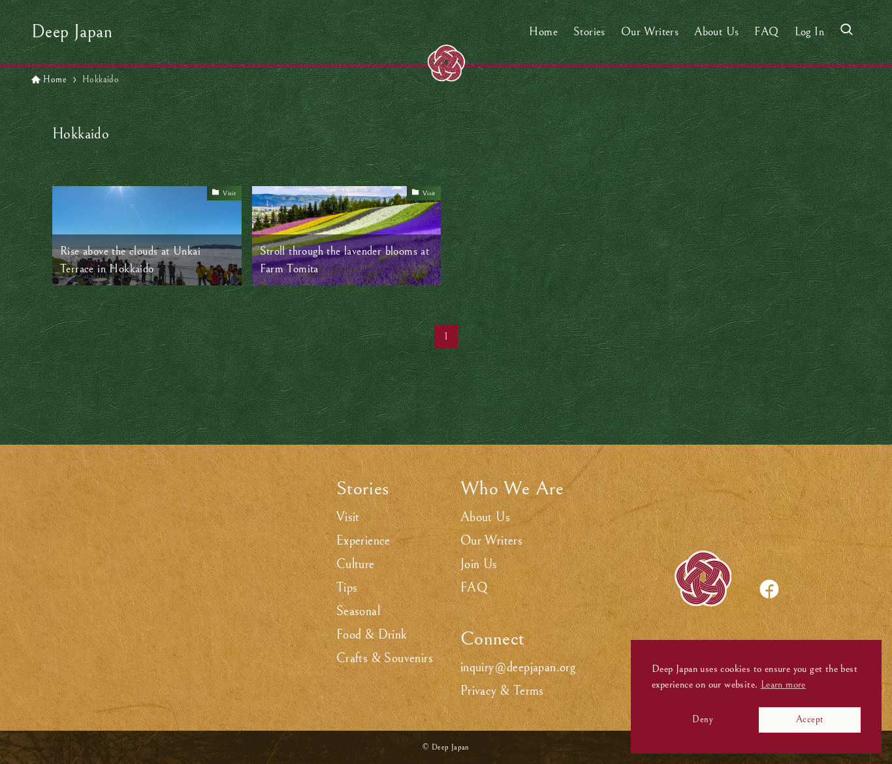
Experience (363, 541)
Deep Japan (71, 32)
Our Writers (491, 541)
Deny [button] (702, 719)
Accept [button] (809, 719)
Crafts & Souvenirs (384, 658)
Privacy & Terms (502, 691)
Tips (347, 588)
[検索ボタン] (846, 31)
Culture (355, 564)
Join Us (479, 564)
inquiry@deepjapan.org (517, 667)
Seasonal (358, 611)
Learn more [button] (783, 684)
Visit (348, 517)
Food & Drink (371, 635)
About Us (485, 517)
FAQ (474, 588)
